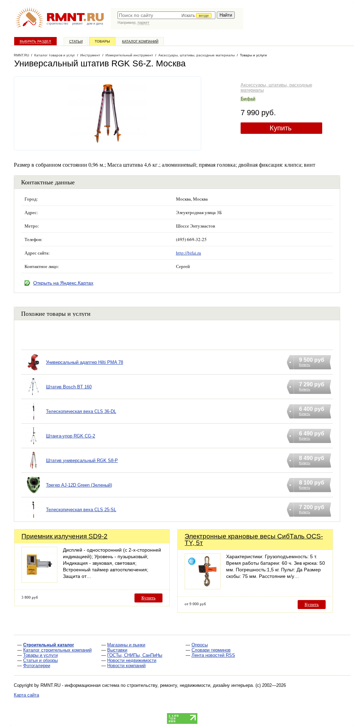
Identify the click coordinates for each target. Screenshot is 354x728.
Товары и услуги (40, 655)
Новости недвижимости (131, 660)
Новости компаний (126, 665)
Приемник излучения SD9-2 (64, 536)
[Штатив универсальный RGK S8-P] (33, 469)
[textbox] (166, 15)
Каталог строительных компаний (57, 650)
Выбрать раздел (35, 41)
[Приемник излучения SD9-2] (39, 580)
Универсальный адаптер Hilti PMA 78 (84, 362)
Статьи (76, 41)
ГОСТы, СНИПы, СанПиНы (134, 655)
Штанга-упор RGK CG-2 (70, 436)
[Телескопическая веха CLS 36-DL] (33, 420)
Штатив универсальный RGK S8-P (82, 460)
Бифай (248, 98)
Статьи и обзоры (40, 660)
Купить (280, 128)
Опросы (200, 644)
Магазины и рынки (126, 644)
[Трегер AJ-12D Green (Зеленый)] (33, 493)
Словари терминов (211, 650)
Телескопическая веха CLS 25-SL (81, 509)
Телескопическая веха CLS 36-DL (81, 411)
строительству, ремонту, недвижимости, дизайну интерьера (190, 685)
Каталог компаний (140, 41)
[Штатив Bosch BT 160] (33, 395)
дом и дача (95, 23)
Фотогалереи (36, 665)
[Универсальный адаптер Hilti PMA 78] (33, 371)
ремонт (77, 23)
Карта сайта (26, 695)
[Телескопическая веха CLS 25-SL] (33, 518)
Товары (102, 41)
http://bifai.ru (188, 253)
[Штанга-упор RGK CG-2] (33, 444)
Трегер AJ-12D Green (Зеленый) (79, 485)
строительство (57, 23)
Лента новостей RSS (213, 655)
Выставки (117, 650)
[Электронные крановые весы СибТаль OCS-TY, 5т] (202, 587)
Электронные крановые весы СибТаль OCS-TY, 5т (254, 539)
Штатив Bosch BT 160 (69, 386)
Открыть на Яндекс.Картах (63, 283)
